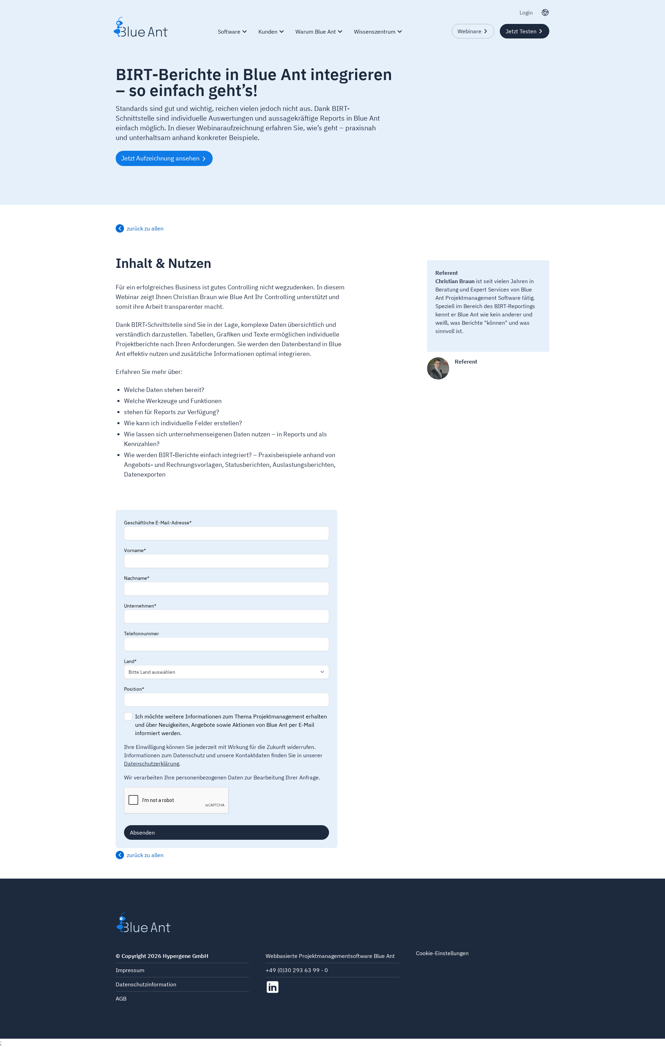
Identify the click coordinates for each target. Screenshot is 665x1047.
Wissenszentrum (375, 31)
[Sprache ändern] (545, 12)
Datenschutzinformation (146, 984)
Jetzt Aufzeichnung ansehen (160, 158)
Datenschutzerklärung (151, 763)
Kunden (267, 31)
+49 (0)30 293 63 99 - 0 (297, 970)
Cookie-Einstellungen (442, 953)
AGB (121, 998)
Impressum (130, 970)
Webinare (469, 31)
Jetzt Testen (521, 31)
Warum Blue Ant (315, 31)
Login (526, 12)
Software (229, 31)
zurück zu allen (145, 228)
